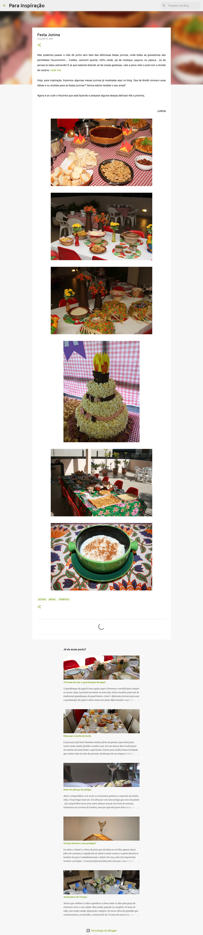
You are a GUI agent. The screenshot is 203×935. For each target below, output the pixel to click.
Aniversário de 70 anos (75, 897)
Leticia (42, 599)
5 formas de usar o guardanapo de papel (84, 682)
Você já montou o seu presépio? (79, 843)
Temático (64, 599)
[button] (39, 45)
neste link (55, 70)
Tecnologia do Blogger (103, 930)
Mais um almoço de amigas (77, 789)
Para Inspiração (27, 5)
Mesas (52, 599)
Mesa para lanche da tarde (77, 736)
